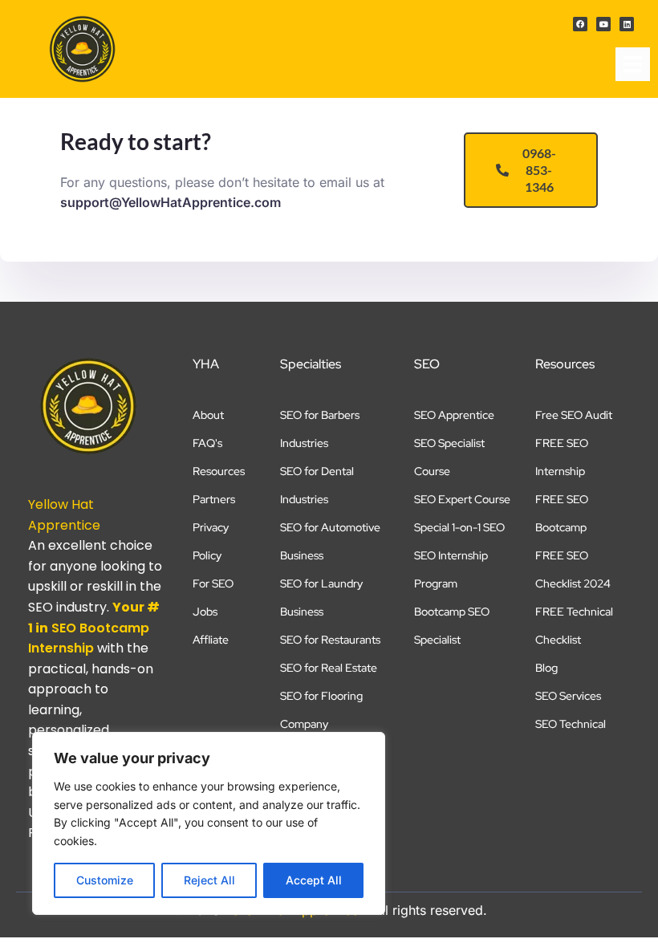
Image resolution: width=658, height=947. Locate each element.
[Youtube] (603, 24)
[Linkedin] (626, 24)
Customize (104, 880)
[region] (208, 823)
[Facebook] (580, 24)
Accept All (314, 880)
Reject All (209, 880)
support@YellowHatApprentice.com (170, 202)
